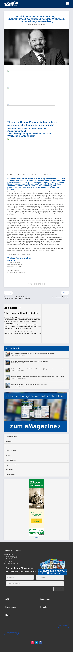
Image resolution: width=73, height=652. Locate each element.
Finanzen (9, 441)
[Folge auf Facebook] (40, 642)
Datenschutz (10, 607)
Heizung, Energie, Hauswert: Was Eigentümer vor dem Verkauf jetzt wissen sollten (37, 376)
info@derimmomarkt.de (19, 272)
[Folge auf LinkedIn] (36, 642)
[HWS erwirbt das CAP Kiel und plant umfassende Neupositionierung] (8, 354)
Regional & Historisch (13, 465)
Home (8, 615)
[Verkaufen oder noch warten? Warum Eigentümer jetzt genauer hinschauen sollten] (8, 370)
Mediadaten (63, 626)
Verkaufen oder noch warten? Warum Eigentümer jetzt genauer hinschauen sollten (38, 369)
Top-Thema (41, 24)
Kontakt (43, 607)
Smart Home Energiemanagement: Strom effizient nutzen (29, 361)
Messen (8, 455)
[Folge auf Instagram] (32, 642)
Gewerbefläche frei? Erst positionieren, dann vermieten (29, 384)
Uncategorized (10, 474)
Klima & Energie (23, 363)
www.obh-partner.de (13, 254)
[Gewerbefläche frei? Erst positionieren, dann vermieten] (8, 385)
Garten (8, 446)
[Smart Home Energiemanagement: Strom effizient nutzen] (8, 362)
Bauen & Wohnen (11, 436)
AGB (7, 599)
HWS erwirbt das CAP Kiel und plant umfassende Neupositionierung (33, 353)
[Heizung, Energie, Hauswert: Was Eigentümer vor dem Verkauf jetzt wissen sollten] (8, 377)
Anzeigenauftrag (11, 633)
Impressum (45, 599)
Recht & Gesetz (10, 460)
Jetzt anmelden (59, 589)
